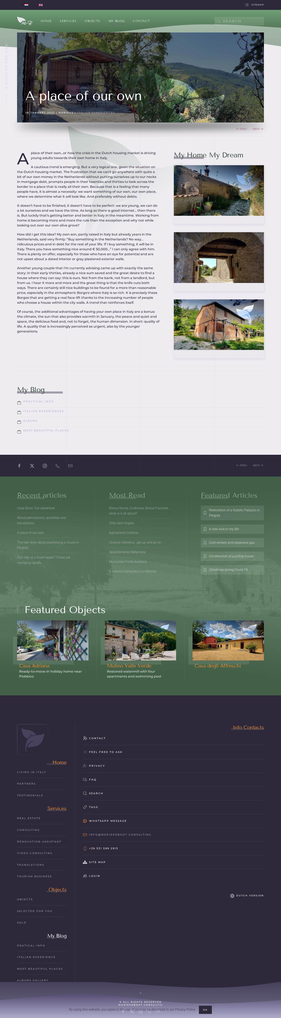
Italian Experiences (96, 112)
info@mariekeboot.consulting (120, 834)
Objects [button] (92, 21)
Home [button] (46, 21)
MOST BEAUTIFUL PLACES (40, 968)
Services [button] (68, 21)
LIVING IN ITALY (31, 772)
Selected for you (34, 911)
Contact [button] (141, 21)
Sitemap (258, 4)
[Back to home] (25, 21)
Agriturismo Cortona (123, 533)
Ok (205, 1009)
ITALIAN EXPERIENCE (36, 957)
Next (256, 128)
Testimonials (30, 795)
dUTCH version (250, 895)
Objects (58, 889)
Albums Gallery (33, 980)
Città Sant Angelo (121, 523)
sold (22, 922)
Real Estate (29, 818)
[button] (140, 993)
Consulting (28, 829)
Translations (30, 864)
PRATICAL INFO (31, 945)
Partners (26, 783)
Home (59, 762)
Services (57, 808)
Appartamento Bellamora (127, 552)
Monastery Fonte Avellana (128, 562)
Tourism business (34, 876)
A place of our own (30, 533)
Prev (243, 128)
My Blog (57, 936)
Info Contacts (248, 727)
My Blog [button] (117, 21)
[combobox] (239, 21)
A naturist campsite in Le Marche (133, 571)
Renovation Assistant (39, 841)
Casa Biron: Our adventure (36, 508)
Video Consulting (35, 853)
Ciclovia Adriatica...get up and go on (135, 542)
